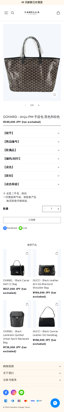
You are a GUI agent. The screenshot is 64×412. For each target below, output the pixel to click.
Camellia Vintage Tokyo (20, 407)
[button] (6, 13)
